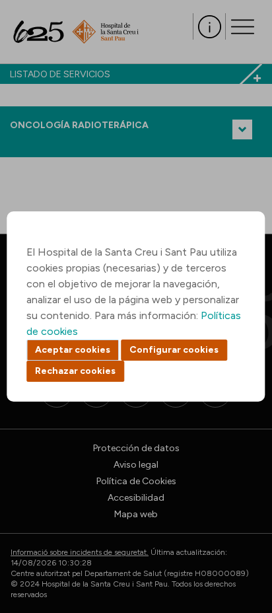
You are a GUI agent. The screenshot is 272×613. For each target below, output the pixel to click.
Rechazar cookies (75, 371)
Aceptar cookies (72, 349)
